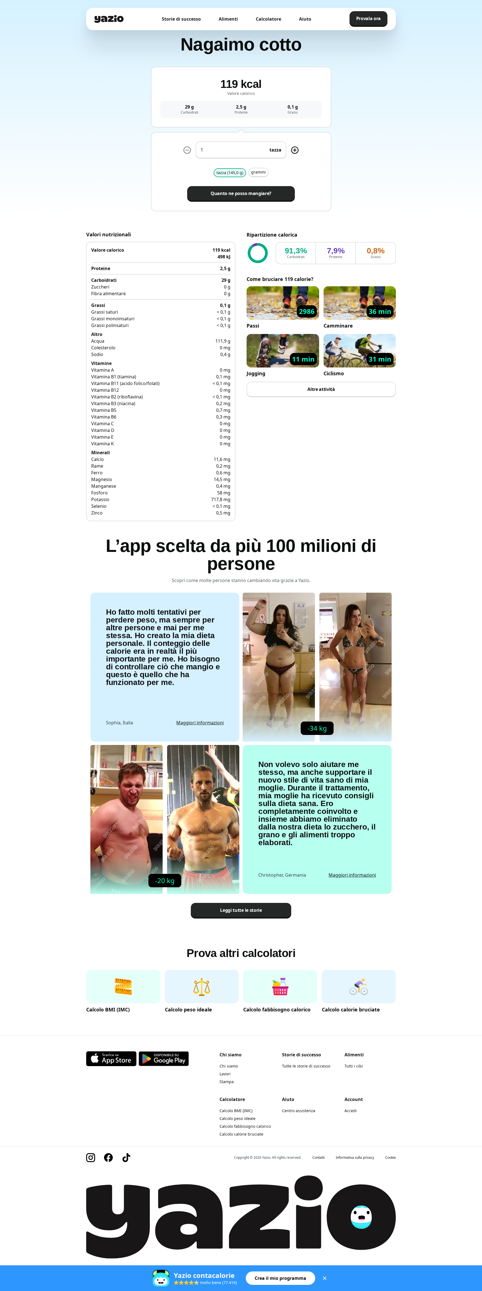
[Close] (325, 1278)
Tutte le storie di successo (306, 1066)
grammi (258, 172)
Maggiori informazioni (200, 723)
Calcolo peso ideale (238, 1118)
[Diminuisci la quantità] (187, 150)
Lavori (225, 1073)
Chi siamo (229, 1066)
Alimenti (228, 19)
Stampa (227, 1081)
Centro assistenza (298, 1110)
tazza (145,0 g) (229, 172)
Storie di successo (181, 19)
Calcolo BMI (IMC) (236, 1110)
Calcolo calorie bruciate (241, 1134)
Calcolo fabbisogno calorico (245, 1126)
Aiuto (305, 19)
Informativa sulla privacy (355, 1157)
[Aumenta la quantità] (295, 150)
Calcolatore (268, 19)
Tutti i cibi (353, 1066)
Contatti (318, 1157)
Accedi (350, 1110)
